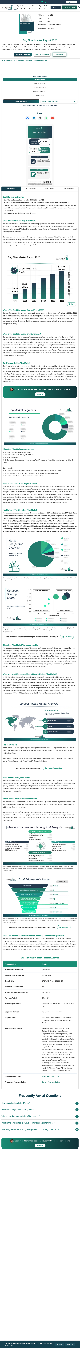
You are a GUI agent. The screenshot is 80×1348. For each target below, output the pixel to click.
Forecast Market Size (39, 91)
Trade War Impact (39, 95)
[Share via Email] (52, 118)
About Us (52, 2)
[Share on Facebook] (27, 118)
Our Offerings (43, 2)
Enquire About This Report (50, 101)
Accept (59, 1344)
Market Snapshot (29, 105)
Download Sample (21, 101)
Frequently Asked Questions (47, 105)
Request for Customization (51, 1076)
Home (3, 60)
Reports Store (21, 6)
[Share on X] (40, 118)
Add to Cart (59, 54)
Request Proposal (69, 7)
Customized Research (23, 9)
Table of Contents (30, 188)
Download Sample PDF (42, 54)
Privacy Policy (9, 1345)
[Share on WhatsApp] (46, 118)
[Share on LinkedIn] (34, 118)
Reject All (70, 1344)
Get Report (68, 636)
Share (72, 304)
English (55, 7)
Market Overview (40, 79)
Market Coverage (39, 83)
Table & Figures (50, 188)
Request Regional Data (55, 768)
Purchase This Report (23, 54)
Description (11, 188)
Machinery (21, 60)
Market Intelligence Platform (40, 6)
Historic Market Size (40, 87)
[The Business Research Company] (9, 7)
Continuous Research (38, 9)
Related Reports (69, 188)
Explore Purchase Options (51, 1082)
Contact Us (61, 2)
